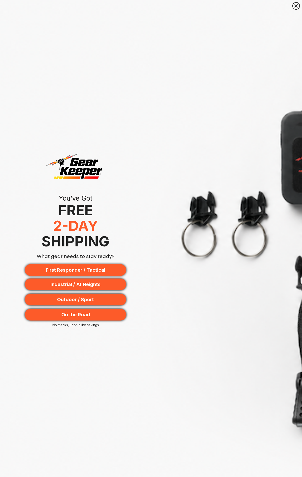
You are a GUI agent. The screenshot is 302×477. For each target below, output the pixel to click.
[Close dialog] (296, 5)
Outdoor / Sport (75, 299)
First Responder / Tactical (75, 270)
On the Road (75, 314)
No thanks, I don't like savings (75, 325)
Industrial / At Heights (75, 284)
